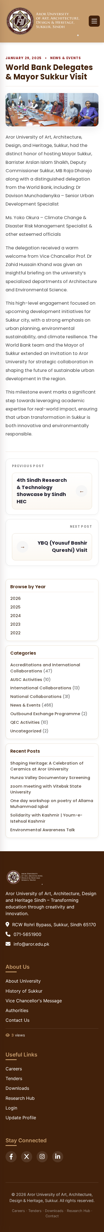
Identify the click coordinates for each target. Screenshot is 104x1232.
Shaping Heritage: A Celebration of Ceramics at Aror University (46, 766)
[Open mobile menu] (94, 21)
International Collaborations (40, 688)
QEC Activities (25, 722)
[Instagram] (42, 1156)
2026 (15, 598)
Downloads (17, 1088)
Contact (52, 1216)
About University (23, 981)
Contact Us (17, 1020)
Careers (14, 1068)
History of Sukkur (24, 991)
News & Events (65, 58)
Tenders (14, 1078)
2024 (15, 615)
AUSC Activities (26, 679)
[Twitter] (26, 1156)
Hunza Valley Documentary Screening (50, 777)
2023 (15, 624)
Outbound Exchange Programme (45, 714)
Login (11, 1108)
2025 (15, 607)
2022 (15, 633)
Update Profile (21, 1117)
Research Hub (20, 1098)
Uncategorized (25, 731)
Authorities (17, 1010)
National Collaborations (36, 696)
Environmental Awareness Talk (42, 830)
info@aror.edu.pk (31, 944)
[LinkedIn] (57, 1156)
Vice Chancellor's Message (34, 1000)
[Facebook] (11, 1156)
